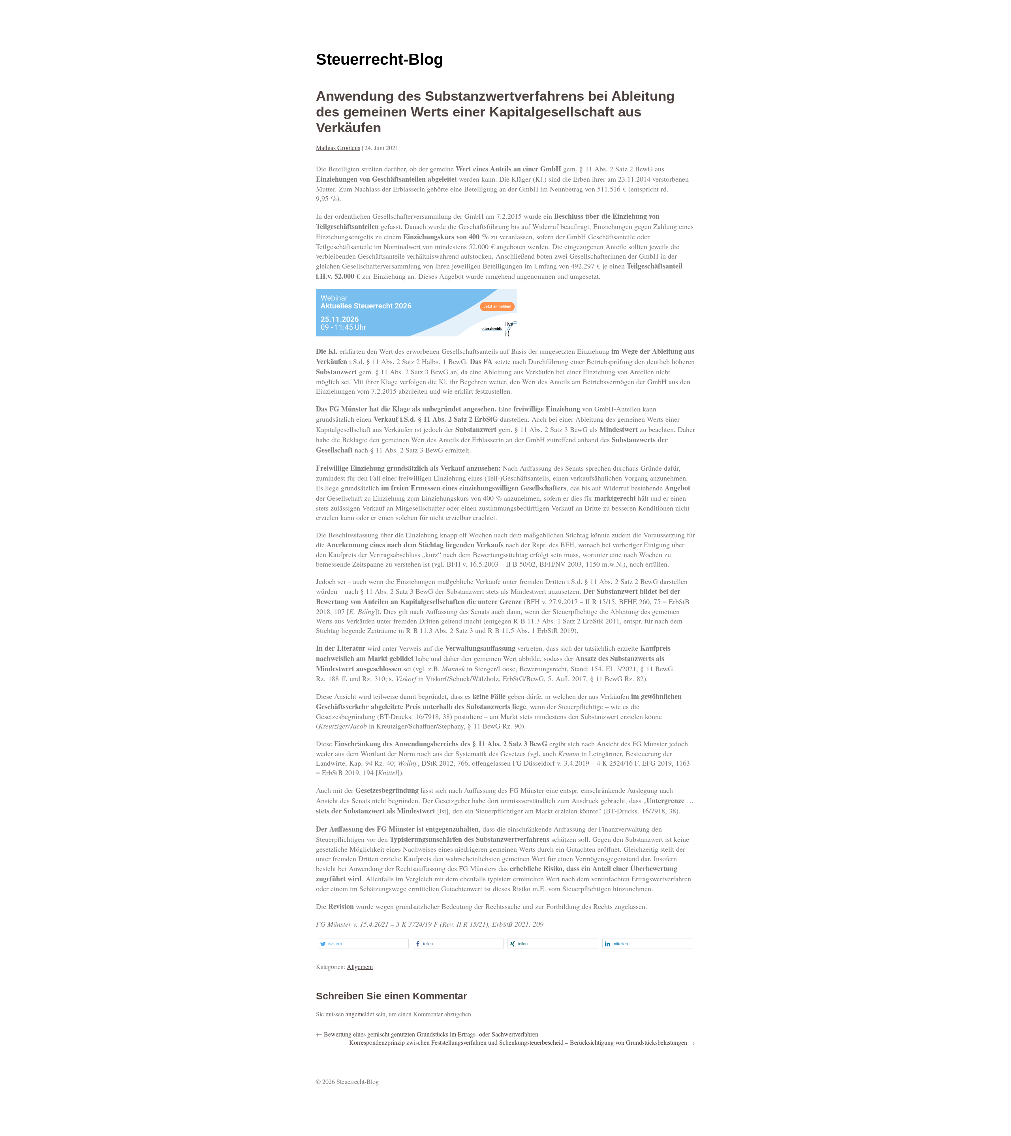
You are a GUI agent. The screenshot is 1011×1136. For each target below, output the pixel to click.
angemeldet (360, 1014)
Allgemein (360, 966)
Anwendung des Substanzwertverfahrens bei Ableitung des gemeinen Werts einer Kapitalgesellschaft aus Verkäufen (495, 111)
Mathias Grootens (338, 147)
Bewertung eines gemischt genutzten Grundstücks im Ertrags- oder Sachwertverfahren (427, 1034)
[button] (363, 943)
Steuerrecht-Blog (379, 59)
